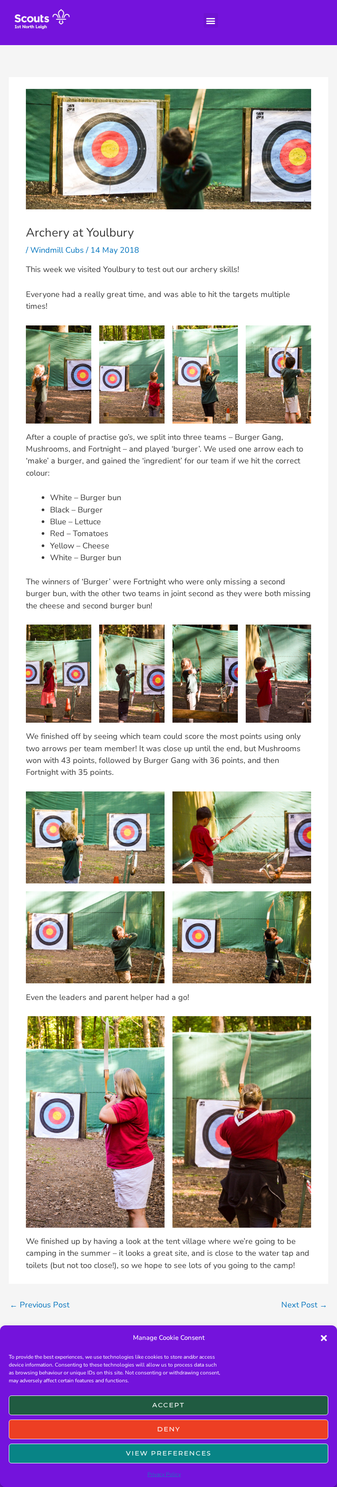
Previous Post (39, 1305)
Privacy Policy (164, 1474)
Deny (168, 1429)
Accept (168, 1405)
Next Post (304, 1305)
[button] (323, 1338)
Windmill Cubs (57, 250)
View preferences (169, 1453)
